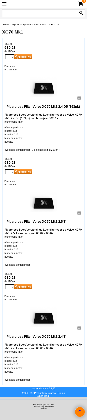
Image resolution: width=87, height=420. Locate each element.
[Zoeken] (81, 13)
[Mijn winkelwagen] (80, 3)
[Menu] (4, 4)
